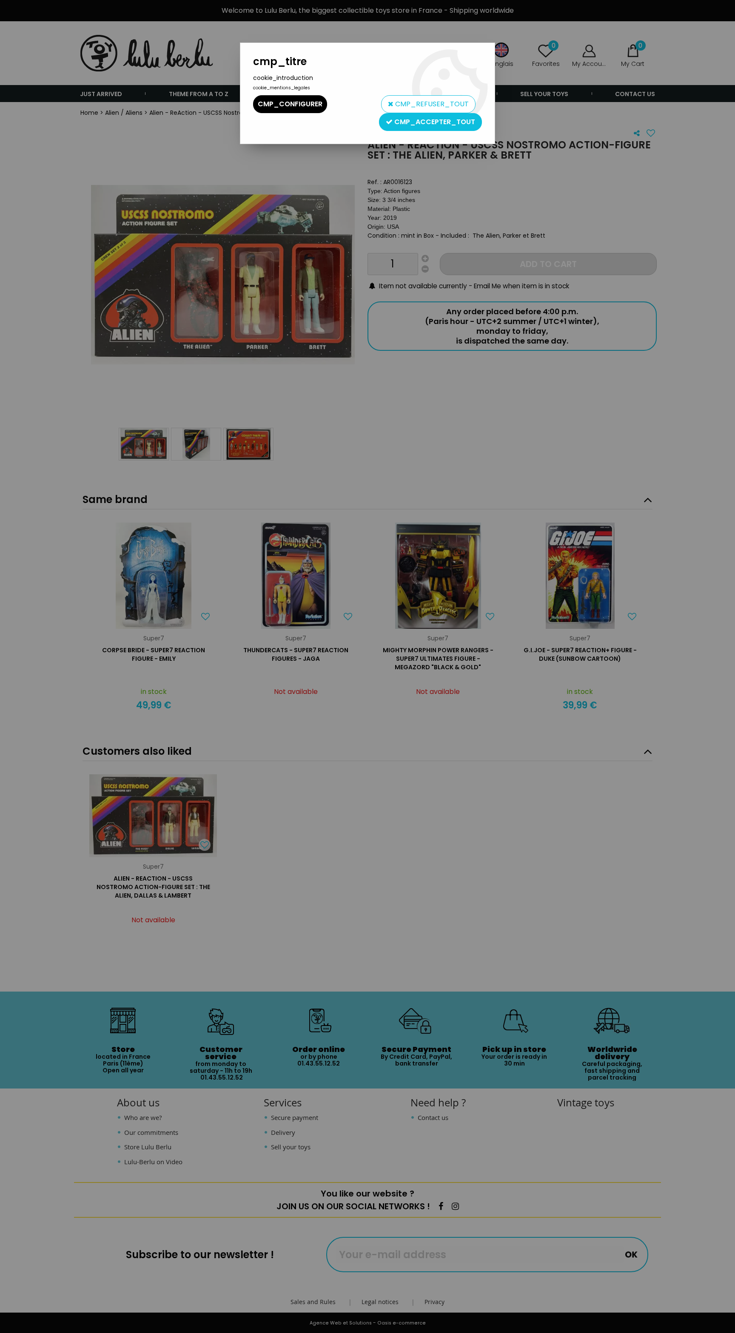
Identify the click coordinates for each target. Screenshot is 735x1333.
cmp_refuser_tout (431, 104)
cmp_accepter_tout (434, 122)
